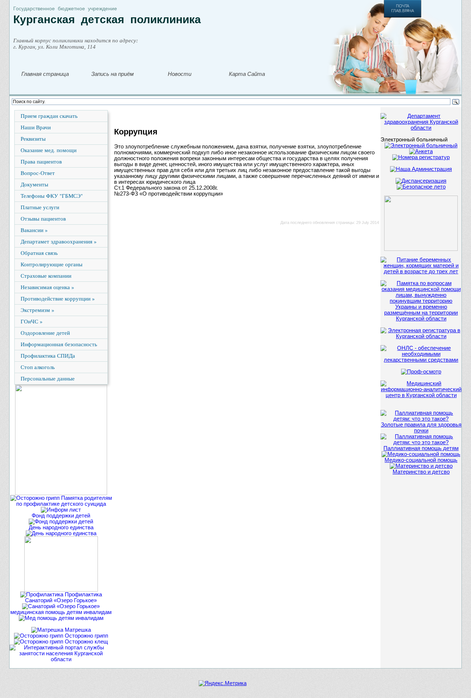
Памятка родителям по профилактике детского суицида (64, 501)
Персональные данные (48, 378)
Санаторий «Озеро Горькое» (61, 600)
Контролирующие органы (51, 264)
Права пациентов (41, 161)
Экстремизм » (37, 309)
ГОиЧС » (31, 321)
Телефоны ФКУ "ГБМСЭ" (52, 195)
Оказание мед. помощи (49, 150)
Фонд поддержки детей (61, 516)
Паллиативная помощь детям (420, 448)
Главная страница (45, 74)
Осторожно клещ (85, 642)
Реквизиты (33, 138)
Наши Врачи (36, 127)
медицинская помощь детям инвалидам (60, 612)
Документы (34, 184)
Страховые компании (46, 275)
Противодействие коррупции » (58, 298)
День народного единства (61, 527)
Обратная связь (39, 252)
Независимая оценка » (47, 287)
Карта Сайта (247, 74)
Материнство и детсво (421, 472)
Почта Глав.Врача (402, 8)
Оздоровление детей (45, 332)
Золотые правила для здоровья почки (421, 428)
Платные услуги (40, 207)
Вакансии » (34, 230)
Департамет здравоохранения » (58, 241)
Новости (179, 74)
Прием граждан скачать (49, 115)
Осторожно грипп (85, 636)
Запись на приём (112, 74)
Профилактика (82, 594)
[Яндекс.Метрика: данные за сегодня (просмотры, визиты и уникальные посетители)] (223, 683)
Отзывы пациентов (43, 218)
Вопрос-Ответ (38, 172)
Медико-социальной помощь (421, 460)
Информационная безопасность (59, 344)
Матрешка (77, 630)
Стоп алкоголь (38, 367)
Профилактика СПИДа (48, 355)
